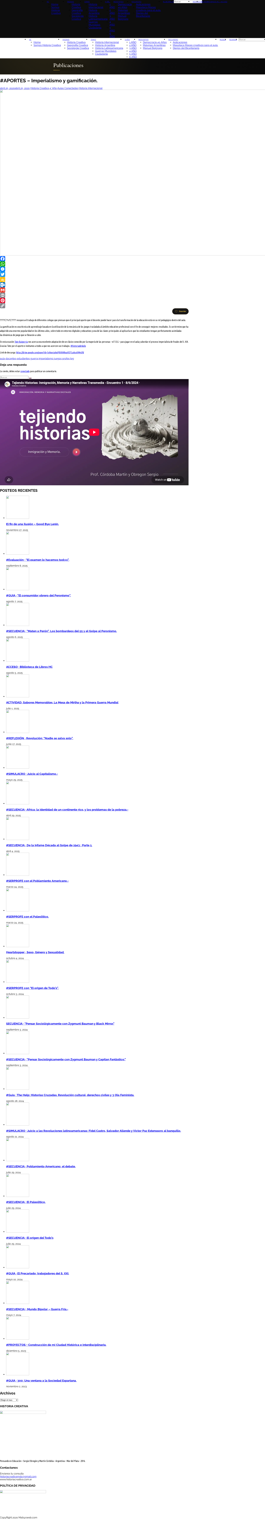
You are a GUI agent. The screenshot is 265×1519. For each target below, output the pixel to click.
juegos (58, 358)
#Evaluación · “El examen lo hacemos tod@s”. (37, 559)
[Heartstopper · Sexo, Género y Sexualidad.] (17, 946)
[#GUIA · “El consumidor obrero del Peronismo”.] (17, 589)
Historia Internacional (90, 88)
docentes (11, 358)
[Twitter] (94, 274)
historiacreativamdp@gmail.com (18, 1476)
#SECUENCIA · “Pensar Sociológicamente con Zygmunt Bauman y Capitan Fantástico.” (66, 1059)
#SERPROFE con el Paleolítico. (27, 916)
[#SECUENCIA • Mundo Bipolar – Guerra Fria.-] (17, 1303)
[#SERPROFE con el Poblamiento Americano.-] (17, 874)
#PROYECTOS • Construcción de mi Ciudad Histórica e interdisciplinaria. (56, 1344)
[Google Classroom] (94, 279)
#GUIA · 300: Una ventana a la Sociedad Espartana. (41, 1380)
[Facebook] (94, 258)
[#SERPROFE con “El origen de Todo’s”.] (17, 981)
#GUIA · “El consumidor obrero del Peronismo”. (38, 595)
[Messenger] (94, 269)
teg (72, 358)
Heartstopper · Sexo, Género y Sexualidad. (35, 952)
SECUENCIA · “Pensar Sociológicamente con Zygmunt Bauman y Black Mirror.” (60, 1023)
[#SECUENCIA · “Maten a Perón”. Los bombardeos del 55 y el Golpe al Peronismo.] (17, 625)
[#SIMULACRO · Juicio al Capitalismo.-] (17, 767)
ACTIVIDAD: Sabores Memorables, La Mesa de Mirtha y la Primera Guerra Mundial (62, 702)
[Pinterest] (94, 300)
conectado (25, 371)
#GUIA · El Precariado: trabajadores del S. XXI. (37, 1273)
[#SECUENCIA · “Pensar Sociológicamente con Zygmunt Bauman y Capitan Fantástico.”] (17, 1053)
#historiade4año (78, 346)
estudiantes (23, 358)
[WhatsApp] (94, 264)
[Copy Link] (94, 305)
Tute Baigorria (21, 341)
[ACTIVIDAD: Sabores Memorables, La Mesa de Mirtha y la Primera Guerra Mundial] (17, 696)
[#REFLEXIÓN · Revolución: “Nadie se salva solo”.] (17, 732)
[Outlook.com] (94, 284)
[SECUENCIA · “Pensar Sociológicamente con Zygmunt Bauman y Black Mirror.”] (17, 1017)
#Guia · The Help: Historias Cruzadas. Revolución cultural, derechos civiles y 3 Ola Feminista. (70, 1095)
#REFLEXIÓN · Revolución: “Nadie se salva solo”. (39, 738)
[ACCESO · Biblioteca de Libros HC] (17, 660)
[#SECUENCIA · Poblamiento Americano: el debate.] (17, 1160)
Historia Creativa (39, 88)
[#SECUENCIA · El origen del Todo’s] (17, 1231)
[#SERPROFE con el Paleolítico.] (17, 910)
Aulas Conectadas (67, 88)
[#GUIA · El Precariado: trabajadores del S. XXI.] (17, 1267)
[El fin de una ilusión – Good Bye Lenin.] (17, 517)
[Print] (94, 295)
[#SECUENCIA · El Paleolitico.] (17, 1196)
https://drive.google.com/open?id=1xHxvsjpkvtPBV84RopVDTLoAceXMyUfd (50, 352)
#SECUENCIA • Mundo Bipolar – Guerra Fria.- (37, 1309)
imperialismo (46, 358)
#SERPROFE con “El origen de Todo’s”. (32, 988)
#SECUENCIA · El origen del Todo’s (29, 1237)
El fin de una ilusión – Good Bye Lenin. (32, 524)
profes (66, 358)
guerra (34, 358)
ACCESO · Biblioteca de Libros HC (29, 666)
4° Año (53, 88)
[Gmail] (94, 290)
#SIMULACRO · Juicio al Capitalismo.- (32, 773)
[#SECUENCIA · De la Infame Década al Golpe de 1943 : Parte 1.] (17, 839)
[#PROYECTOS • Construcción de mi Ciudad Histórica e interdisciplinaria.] (17, 1338)
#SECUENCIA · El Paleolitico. (26, 1202)
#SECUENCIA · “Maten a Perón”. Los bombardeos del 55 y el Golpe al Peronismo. (61, 631)
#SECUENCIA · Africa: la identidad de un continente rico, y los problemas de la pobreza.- (67, 809)
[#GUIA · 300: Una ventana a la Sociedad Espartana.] (17, 1374)
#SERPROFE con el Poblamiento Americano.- (37, 880)
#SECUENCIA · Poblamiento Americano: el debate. (41, 1166)
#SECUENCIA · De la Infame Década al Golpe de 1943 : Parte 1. (49, 845)
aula (2, 358)
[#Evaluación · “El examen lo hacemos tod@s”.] (17, 553)
